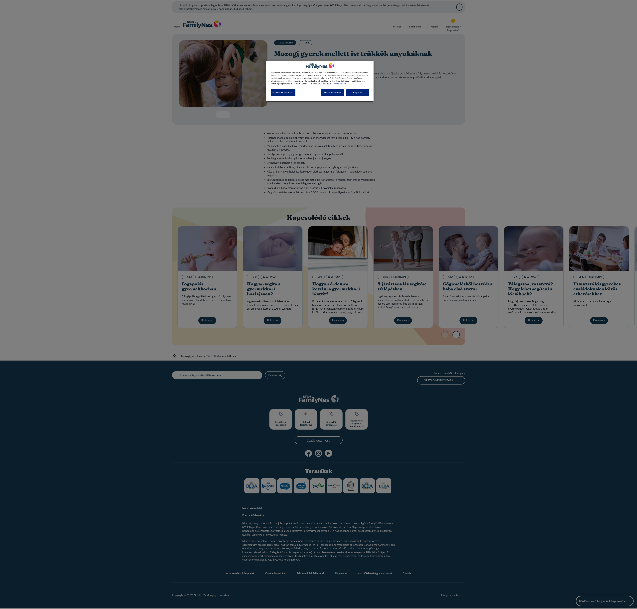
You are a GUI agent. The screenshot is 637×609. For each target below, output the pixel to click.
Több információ (339, 83)
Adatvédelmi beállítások (283, 92)
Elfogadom (357, 92)
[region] (320, 81)
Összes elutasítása (332, 92)
